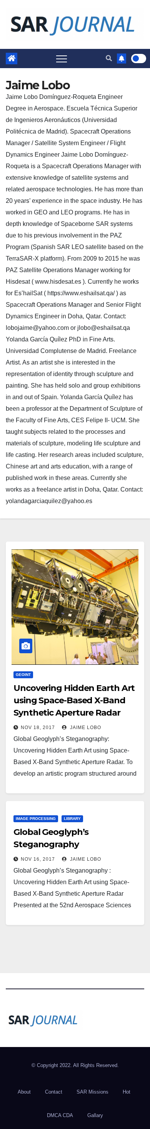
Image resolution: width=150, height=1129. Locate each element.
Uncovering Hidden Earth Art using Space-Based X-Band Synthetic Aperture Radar (74, 700)
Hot (126, 1092)
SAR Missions (92, 1092)
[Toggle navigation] (61, 58)
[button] (109, 58)
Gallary (95, 1115)
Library (72, 818)
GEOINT (23, 674)
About (24, 1092)
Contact (53, 1092)
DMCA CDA (60, 1115)
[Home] (11, 58)
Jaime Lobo (84, 727)
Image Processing (36, 818)
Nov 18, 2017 (38, 727)
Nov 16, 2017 (38, 859)
